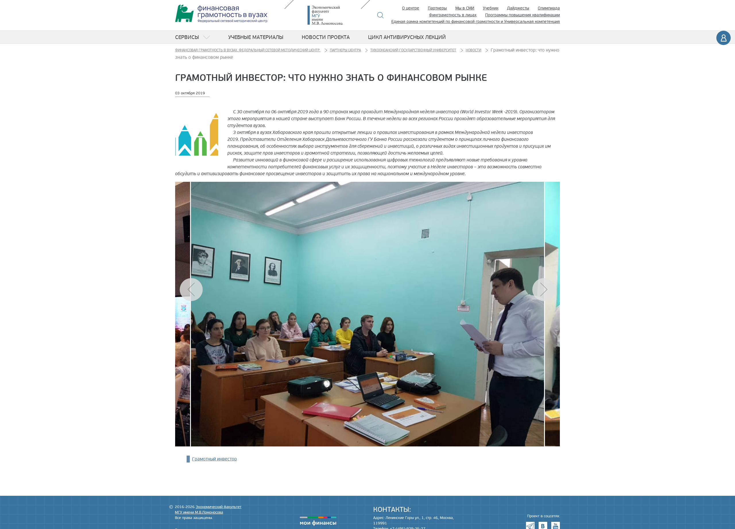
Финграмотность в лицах (453, 15)
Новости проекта (326, 37)
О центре (410, 8)
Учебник (490, 8)
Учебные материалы (255, 37)
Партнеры (437, 8)
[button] (543, 289)
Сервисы (187, 37)
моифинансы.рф (318, 521)
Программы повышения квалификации (522, 15)
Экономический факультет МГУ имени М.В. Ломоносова (333, 15)
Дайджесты (518, 8)
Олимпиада (549, 8)
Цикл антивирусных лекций (407, 37)
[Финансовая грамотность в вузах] (221, 13)
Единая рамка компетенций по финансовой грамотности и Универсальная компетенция (475, 21)
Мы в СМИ (464, 8)
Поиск (380, 15)
